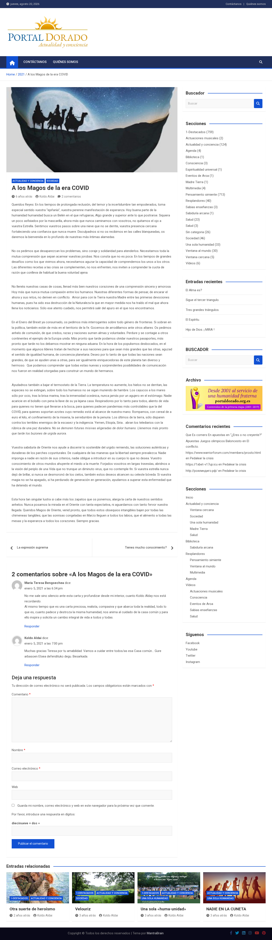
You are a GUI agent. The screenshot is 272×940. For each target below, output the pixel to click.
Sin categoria (195, 232)
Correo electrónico (26, 768)
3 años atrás (87, 915)
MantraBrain (155, 933)
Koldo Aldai (47, 196)
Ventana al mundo (198, 251)
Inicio (189, 497)
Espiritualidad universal (201, 169)
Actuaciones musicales (202, 138)
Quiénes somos (256, 4)
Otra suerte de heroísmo (32, 909)
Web (15, 787)
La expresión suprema (32, 547)
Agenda (191, 151)
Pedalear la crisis (202, 458)
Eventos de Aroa (197, 176)
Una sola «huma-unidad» (163, 909)
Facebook (193, 643)
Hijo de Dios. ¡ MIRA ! (200, 329)
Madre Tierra (194, 182)
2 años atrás (22, 915)
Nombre (18, 750)
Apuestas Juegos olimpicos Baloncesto (214, 441)
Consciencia (194, 163)
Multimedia (193, 188)
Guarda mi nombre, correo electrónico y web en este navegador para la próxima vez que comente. (85, 806)
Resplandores (195, 201)
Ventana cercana (198, 257)
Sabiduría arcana (197, 213)
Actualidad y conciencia (28, 181)
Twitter (191, 655)
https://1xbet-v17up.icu (202, 464)
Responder (32, 626)
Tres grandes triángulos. (202, 310)
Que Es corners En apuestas (205, 435)
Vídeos (191, 263)
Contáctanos (233, 4)
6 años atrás (24, 196)
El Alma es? (194, 290)
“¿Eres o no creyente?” (246, 435)
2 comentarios (71, 196)
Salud (189, 219)
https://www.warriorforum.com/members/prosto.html (223, 453)
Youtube (191, 649)
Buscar (258, 103)
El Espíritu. (193, 320)
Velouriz (83, 909)
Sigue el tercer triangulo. (202, 300)
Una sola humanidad (200, 244)
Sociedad (52, 181)
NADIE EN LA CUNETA (226, 909)
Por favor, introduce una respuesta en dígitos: (43, 814)
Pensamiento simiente (201, 194)
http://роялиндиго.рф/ (201, 471)
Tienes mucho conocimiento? (146, 547)
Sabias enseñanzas (199, 207)
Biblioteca (192, 157)
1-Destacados (195, 132)
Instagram (193, 662)
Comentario (21, 694)
